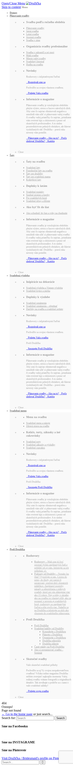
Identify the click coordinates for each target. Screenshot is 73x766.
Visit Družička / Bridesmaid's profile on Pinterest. (33, 758)
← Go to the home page (17, 714)
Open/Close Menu (13, 3)
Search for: (9, 718)
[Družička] (33, 3)
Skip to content (11, 7)
